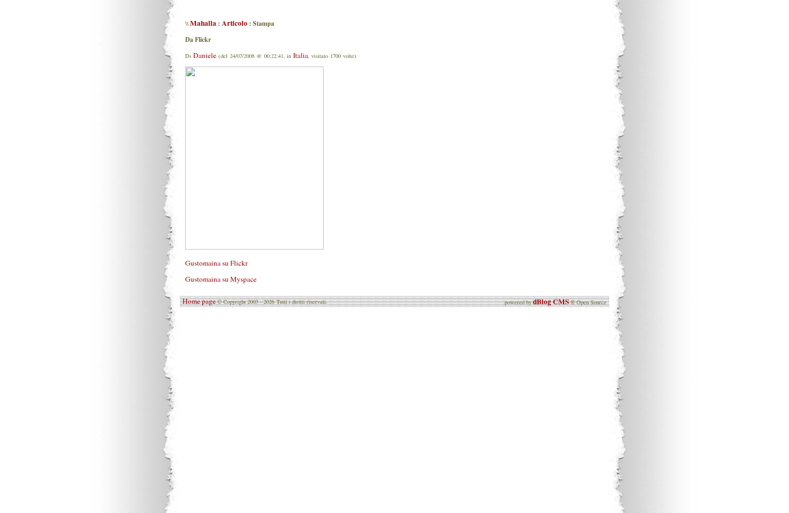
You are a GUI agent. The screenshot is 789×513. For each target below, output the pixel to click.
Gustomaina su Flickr (216, 263)
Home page (199, 301)
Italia (300, 55)
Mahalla (203, 23)
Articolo (234, 23)
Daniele (204, 55)
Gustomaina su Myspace (221, 279)
